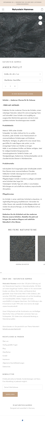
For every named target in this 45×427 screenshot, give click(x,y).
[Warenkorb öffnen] (42, 9)
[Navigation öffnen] (3, 9)
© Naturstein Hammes (22, 405)
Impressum (6, 359)
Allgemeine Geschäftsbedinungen (13, 363)
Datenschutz (6, 366)
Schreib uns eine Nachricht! (12, 329)
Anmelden (10, 394)
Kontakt (5, 356)
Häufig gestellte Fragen (10, 345)
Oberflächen (7, 352)
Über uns (5, 341)
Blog (4, 348)
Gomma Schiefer (22, 264)
